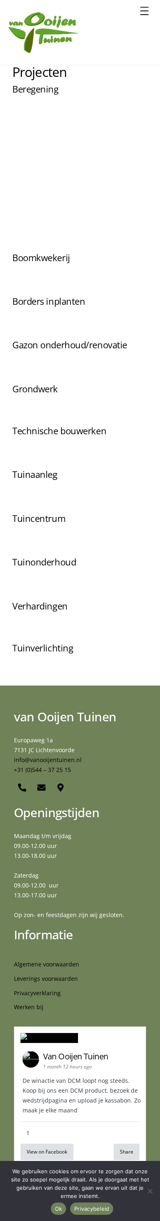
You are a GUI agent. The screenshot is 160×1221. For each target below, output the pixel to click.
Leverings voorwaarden (46, 978)
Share (126, 1151)
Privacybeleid (91, 1208)
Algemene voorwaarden (46, 964)
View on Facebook (47, 1151)
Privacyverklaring (37, 993)
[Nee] (150, 1191)
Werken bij (28, 1007)
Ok (58, 1208)
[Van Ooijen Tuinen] (44, 50)
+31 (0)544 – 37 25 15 (42, 770)
